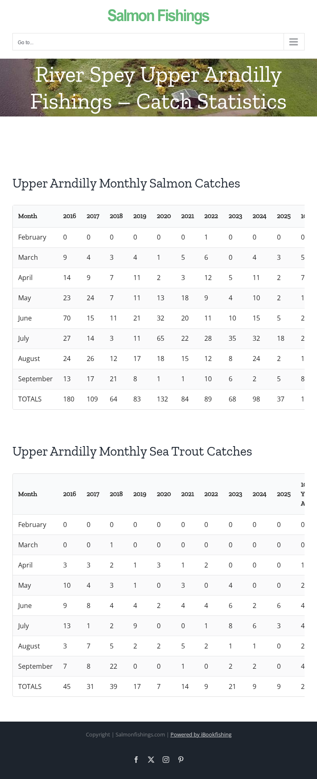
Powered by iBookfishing (201, 734)
